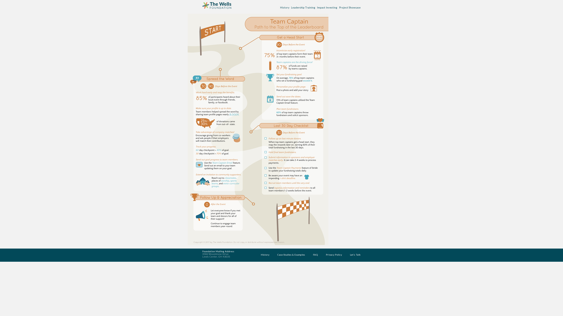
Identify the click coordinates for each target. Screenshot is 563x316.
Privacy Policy (334, 254)
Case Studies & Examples (291, 254)
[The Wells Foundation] (218, 7)
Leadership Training (303, 7)
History (285, 7)
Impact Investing (327, 7)
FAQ (315, 254)
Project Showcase (350, 7)
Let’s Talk (355, 254)
